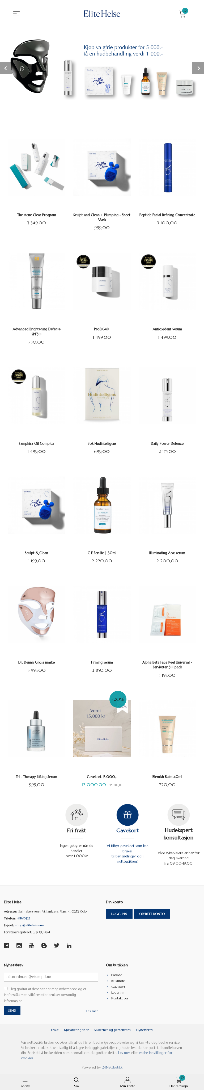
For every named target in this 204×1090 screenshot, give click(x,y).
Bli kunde (118, 981)
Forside (116, 975)
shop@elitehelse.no (29, 925)
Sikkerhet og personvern (112, 1030)
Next (198, 68)
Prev (6, 68)
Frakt (54, 1030)
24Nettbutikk (112, 1067)
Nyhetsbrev (144, 1030)
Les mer (92, 1011)
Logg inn (119, 914)
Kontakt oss (119, 998)
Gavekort (127, 830)
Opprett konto (152, 914)
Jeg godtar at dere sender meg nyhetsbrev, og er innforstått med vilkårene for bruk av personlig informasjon (45, 995)
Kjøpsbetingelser (76, 1030)
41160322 (23, 918)
